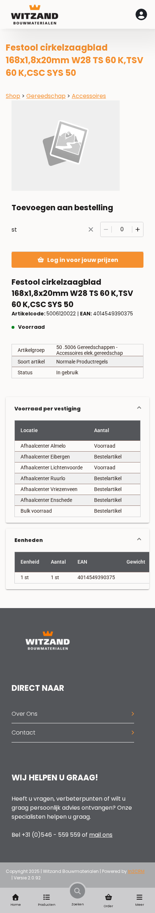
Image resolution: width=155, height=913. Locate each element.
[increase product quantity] (137, 229)
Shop (13, 96)
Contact (23, 732)
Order (108, 906)
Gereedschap (46, 96)
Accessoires (89, 96)
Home (15, 905)
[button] (77, 408)
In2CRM (136, 871)
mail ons (100, 835)
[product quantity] (121, 229)
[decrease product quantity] (106, 229)
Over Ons (24, 714)
